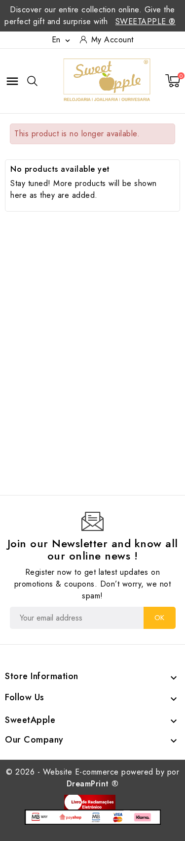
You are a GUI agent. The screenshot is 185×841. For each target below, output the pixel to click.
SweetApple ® (145, 21)
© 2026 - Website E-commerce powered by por (92, 777)
